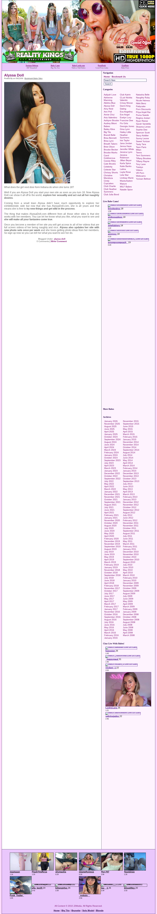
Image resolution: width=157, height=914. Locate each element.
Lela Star (124, 175)
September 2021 (112, 502)
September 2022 (112, 478)
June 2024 (109, 444)
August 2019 (110, 549)
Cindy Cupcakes (108, 182)
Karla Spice (125, 163)
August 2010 (129, 562)
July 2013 (127, 484)
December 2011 (130, 523)
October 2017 (111, 591)
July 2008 (127, 625)
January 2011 (129, 549)
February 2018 (111, 585)
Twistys (139, 167)
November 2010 (131, 554)
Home (107, 76)
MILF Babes (126, 186)
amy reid (108, 109)
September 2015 (131, 424)
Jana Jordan (126, 143)
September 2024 (112, 439)
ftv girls (124, 123)
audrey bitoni (110, 123)
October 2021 (111, 499)
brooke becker (111, 149)
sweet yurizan (143, 141)
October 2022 (111, 476)
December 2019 (112, 541)
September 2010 (131, 559)
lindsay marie (127, 178)
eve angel (125, 114)
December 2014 (131, 442)
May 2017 (109, 598)
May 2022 (109, 484)
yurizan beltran (143, 179)
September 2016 (112, 617)
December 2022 (112, 473)
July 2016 (109, 622)
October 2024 (111, 437)
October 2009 (129, 588)
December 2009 (131, 583)
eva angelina (126, 111)
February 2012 (130, 520)
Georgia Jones (127, 126)
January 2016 (111, 638)
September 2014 (131, 450)
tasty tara (141, 144)
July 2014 (127, 455)
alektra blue (109, 103)
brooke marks (110, 152)
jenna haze (126, 146)
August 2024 (110, 442)
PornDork (102, 66)
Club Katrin (125, 94)
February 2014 (130, 468)
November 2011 (130, 525)
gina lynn (125, 129)
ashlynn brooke (111, 120)
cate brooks (110, 163)
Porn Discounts (143, 109)
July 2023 (109, 463)
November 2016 (112, 612)
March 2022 (110, 489)
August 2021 (110, 504)
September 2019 (112, 546)
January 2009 (129, 612)
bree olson (109, 146)
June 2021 (109, 510)
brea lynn (109, 141)
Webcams (141, 176)
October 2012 (129, 507)
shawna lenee (143, 126)
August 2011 (129, 533)
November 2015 (131, 421)
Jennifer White (127, 149)
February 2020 (111, 538)
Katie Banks (125, 166)
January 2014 (129, 471)
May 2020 (109, 533)
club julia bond (111, 194)
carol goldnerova (109, 156)
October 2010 (129, 557)
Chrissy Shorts (111, 172)
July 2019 (109, 551)
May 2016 (109, 627)
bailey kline (109, 129)
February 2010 (130, 578)
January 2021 (111, 518)
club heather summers (110, 190)
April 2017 (109, 601)
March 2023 (110, 468)
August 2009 (129, 593)
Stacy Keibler (142, 135)
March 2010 (129, 575)
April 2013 (128, 491)
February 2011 (130, 546)
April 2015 (128, 431)
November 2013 (131, 476)
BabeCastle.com (78, 66)
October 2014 (129, 447)
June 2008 (128, 627)
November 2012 (131, 504)
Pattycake (141, 106)
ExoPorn (125, 66)
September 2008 (131, 619)
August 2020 (110, 525)
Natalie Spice (126, 189)
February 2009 (130, 609)
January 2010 (129, 580)
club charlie (110, 186)
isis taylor (125, 140)
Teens (139, 152)
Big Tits (107, 132)
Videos (139, 170)
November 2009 (131, 585)
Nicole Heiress (143, 100)
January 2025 (111, 434)
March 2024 (110, 450)
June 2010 (128, 567)
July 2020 (109, 528)
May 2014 (128, 460)
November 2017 (112, 588)
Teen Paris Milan (141, 148)
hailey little (125, 132)
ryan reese (142, 121)
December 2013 (131, 473)
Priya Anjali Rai (143, 112)
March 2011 (128, 544)
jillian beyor (126, 160)
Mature (123, 183)
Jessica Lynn (126, 152)
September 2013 (131, 481)
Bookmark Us (119, 76)
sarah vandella (143, 124)
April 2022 (109, 486)
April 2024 (109, 447)
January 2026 (111, 421)
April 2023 (109, 465)
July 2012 (127, 515)
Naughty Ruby (143, 97)
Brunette (75, 910)
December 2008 (131, 614)
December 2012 (131, 502)
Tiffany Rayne (142, 161)
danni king (125, 106)
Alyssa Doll (14, 75)
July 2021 (109, 507)
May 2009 (128, 601)
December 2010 (131, 551)
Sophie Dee (141, 129)
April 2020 (109, 536)
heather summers (124, 136)
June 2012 (128, 518)
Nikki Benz (141, 103)
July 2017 (109, 593)
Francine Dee (126, 120)
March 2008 (129, 635)
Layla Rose (125, 172)
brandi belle (109, 135)
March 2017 (110, 604)
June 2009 (128, 598)
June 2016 (109, 625)
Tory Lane (141, 164)
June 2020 (109, 531)
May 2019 (109, 557)
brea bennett (110, 138)
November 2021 (112, 497)
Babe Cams (55, 66)
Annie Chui (109, 114)
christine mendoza (108, 176)
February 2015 (130, 437)
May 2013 (128, 489)
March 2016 (110, 632)
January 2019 (111, 567)
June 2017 (109, 596)
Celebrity (108, 166)
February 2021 (111, 515)
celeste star (110, 169)
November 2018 (112, 570)
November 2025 (112, 424)
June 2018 (109, 580)
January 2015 (129, 439)
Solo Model (88, 910)
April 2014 (128, 463)
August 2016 (110, 619)
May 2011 (127, 541)
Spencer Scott (143, 132)
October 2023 (111, 457)
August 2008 (129, 622)
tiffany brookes (143, 158)
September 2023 (112, 460)
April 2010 (128, 572)
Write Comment (59, 241)
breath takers (110, 144)
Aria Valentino (110, 117)
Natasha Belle (142, 94)
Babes (107, 126)
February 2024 (111, 452)
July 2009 (127, 596)
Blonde (99, 910)
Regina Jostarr (143, 118)
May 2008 (128, 630)
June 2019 (109, 554)
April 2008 (128, 632)
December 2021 (112, 494)
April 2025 (109, 431)
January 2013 (129, 499)
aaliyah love (110, 94)
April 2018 (109, 583)
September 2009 (131, 591)
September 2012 (131, 510)
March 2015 (129, 434)
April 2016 (109, 630)
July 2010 (127, 565)
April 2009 (128, 604)
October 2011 (129, 528)
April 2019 (109, 559)
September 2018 (112, 575)
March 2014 (129, 465)
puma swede (142, 115)
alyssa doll (59, 239)
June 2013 (128, 486)
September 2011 (131, 531)
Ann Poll (108, 111)
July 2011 (127, 536)
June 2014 (128, 457)
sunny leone (142, 138)
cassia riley (110, 161)
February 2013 (130, 497)
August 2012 (129, 512)
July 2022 (109, 481)
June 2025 (109, 429)
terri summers (143, 155)
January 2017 (111, 609)
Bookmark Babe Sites (33, 78)
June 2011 (128, 538)
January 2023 (111, 471)
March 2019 (110, 562)
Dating (123, 109)
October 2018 (111, 572)
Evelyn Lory (125, 117)
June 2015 (128, 426)
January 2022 (111, 491)
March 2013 (129, 494)
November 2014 (131, 444)
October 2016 (111, 614)
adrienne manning (108, 98)
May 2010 (128, 570)
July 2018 (109, 578)
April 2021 (109, 512)
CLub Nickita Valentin (126, 98)
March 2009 (129, 606)
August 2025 (110, 426)
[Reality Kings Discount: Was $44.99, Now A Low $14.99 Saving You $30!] (78, 62)
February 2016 (111, 635)
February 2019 (111, 565)
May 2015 (128, 429)
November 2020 (112, 520)
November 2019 (112, 544)
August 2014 (129, 452)
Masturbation (126, 181)
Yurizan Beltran (32, 66)
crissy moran (126, 103)
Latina (123, 169)
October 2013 (129, 478)
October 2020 (111, 523)
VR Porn (140, 173)
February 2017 (111, 606)
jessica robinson (124, 156)
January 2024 (111, 455)
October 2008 (129, 617)
